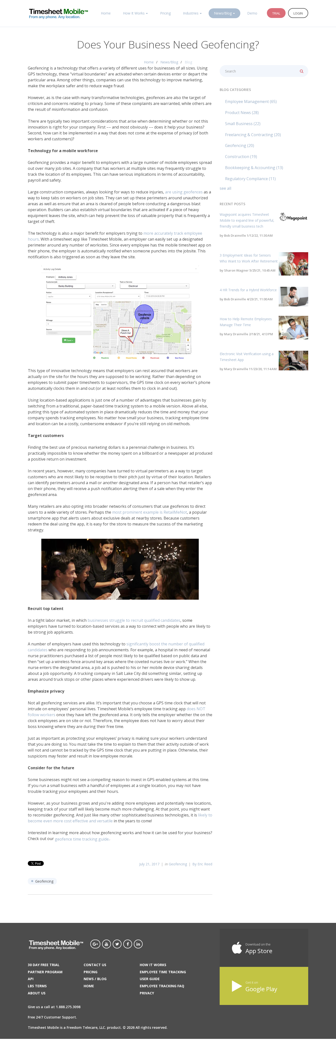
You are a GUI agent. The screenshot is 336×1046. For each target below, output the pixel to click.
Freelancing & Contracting (253, 134)
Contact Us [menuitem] (95, 964)
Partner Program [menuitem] (45, 972)
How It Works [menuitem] (134, 13)
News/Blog (169, 62)
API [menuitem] (30, 978)
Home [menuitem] (106, 13)
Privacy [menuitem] (147, 993)
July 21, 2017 (149, 864)
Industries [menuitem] (191, 13)
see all (225, 188)
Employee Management (251, 101)
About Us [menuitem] (37, 993)
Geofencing (178, 864)
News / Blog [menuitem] (95, 978)
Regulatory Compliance (250, 178)
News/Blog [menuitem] (223, 13)
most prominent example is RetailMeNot (149, 512)
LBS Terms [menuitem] (37, 986)
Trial (276, 13)
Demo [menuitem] (252, 13)
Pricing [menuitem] (165, 13)
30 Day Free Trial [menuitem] (44, 964)
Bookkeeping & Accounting (254, 167)
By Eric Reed (202, 864)
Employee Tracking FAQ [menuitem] (162, 986)
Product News (242, 112)
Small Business (242, 123)
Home (149, 62)
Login (298, 13)
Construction (241, 156)
